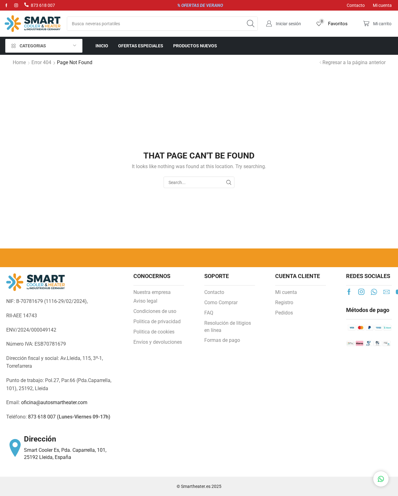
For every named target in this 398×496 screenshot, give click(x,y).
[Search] (250, 24)
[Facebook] (6, 5)
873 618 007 (43, 5)
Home (19, 62)
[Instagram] (16, 5)
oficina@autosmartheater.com (54, 402)
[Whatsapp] (374, 292)
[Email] (386, 292)
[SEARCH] (228, 182)
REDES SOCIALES (368, 276)
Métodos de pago (367, 310)
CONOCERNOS (151, 276)
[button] (283, 23)
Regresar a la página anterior (354, 62)
